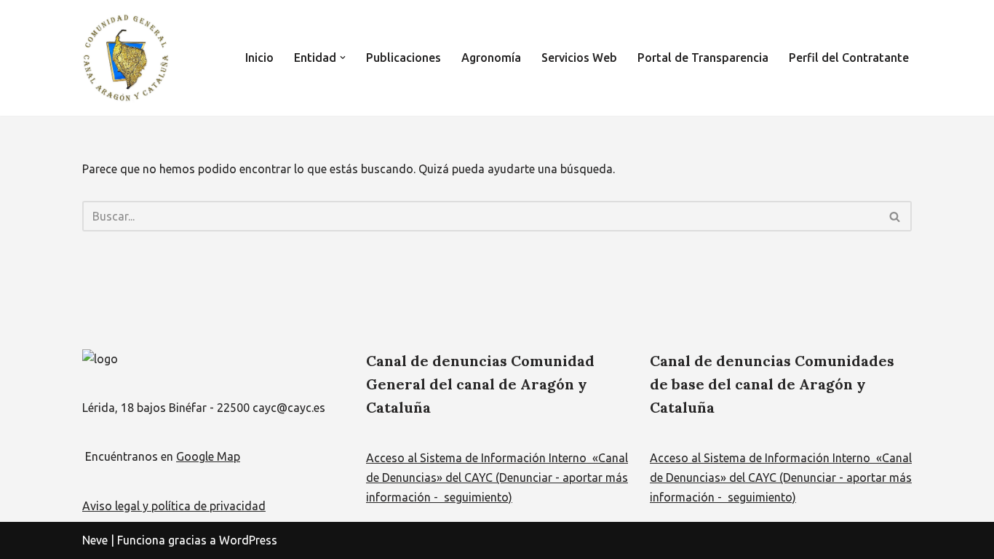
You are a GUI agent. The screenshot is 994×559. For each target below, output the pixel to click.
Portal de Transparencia (702, 57)
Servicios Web (579, 57)
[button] (343, 57)
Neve (95, 540)
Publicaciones (403, 57)
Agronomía (491, 57)
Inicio (259, 57)
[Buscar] (895, 216)
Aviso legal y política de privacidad (174, 505)
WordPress (248, 540)
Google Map (208, 456)
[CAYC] (126, 58)
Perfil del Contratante (849, 57)
